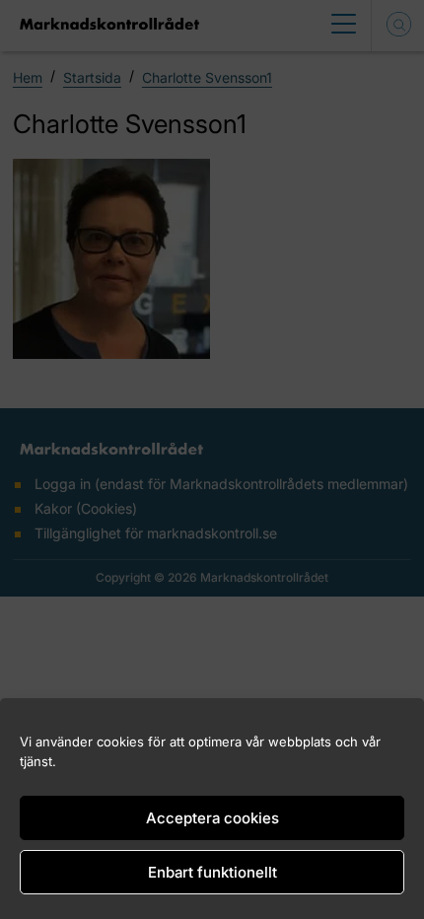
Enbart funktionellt (212, 872)
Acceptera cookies (212, 818)
